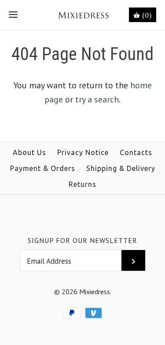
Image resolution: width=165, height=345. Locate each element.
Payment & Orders (42, 168)
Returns (82, 184)
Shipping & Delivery (120, 168)
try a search (97, 99)
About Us (29, 152)
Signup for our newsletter (82, 240)
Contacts (136, 152)
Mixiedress (94, 291)
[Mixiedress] (82, 15)
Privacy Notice (83, 152)
